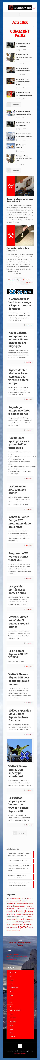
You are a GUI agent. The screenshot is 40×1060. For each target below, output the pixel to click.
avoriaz (14, 901)
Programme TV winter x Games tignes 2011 (18, 556)
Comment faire (14, 987)
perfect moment (20, 916)
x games (22, 927)
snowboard (29, 919)
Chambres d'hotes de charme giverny (17, 956)
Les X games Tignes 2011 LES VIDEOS (18, 654)
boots (11, 984)
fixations (12, 999)
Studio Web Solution (20, 1053)
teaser (11, 1025)
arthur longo (9, 901)
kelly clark (27, 908)
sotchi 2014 (15, 922)
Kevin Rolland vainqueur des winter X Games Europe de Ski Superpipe (18, 339)
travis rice (19, 924)
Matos (11, 1014)
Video (11, 1033)
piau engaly (9, 919)
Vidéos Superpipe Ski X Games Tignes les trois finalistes (19, 715)
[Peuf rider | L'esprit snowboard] (20, 8)
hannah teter (28, 906)
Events (11, 995)
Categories (11, 280)
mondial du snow (20, 914)
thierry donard (24, 922)
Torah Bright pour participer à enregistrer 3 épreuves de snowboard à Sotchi (19, 854)
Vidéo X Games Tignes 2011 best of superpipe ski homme (18, 679)
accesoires (13, 972)
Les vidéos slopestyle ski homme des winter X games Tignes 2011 (18, 804)
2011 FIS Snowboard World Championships (20, 898)
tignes (8, 924)
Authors (27, 280)
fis (7, 906)
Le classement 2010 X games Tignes (17, 489)
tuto (24, 924)
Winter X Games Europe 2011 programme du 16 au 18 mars (19, 521)
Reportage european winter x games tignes (19, 410)
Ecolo (11, 991)
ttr (22, 924)
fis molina (12, 906)
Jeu (11, 1002)
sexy (13, 919)
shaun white (20, 919)
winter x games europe (12, 927)
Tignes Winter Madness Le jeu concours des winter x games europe (18, 376)
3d (7, 898)
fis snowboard (20, 906)
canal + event (24, 903)
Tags (18, 280)
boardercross (11, 903)
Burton (19, 903)
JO (10, 1006)
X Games (12, 1036)
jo (24, 908)
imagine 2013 (11, 908)
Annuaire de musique (12, 954)
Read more (29, 325)
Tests (11, 1029)
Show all (29, 282)
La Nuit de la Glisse (15, 1010)
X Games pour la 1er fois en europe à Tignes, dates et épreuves (19, 303)
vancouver (28, 924)
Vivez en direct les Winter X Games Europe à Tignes (18, 621)
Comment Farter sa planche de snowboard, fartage (23, 81)
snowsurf (9, 922)
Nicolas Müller (27, 914)
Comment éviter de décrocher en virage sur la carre (24, 57)
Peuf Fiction (28, 916)
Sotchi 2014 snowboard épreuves (17, 860)
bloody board (23, 901)
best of (17, 901)
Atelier (11, 980)
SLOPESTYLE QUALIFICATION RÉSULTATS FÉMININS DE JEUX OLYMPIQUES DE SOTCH (19, 868)
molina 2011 (13, 914)
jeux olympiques (19, 908)
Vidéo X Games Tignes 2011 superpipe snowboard (18, 771)
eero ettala (30, 903)
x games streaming (15, 930)
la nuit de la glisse (20, 911)
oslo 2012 (14, 916)
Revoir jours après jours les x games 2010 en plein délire (18, 442)
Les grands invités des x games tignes (17, 589)
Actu (11, 976)
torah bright (13, 924)
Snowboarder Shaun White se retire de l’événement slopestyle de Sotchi (18, 884)
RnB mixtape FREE (12, 959)
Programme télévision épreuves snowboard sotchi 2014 (17, 877)
